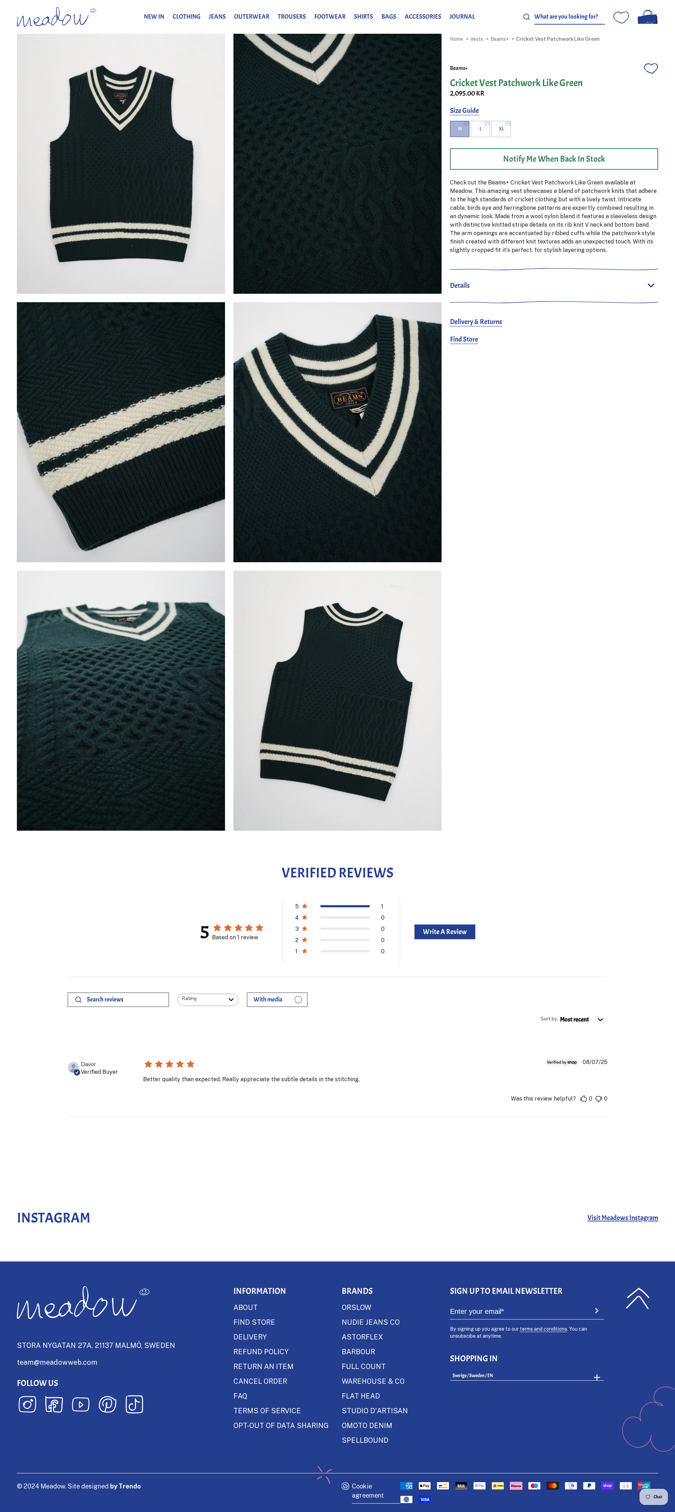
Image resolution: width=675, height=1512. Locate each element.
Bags (388, 17)
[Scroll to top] (637, 1298)
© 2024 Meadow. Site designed (79, 1486)
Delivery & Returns (476, 321)
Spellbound (365, 1440)
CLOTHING (186, 17)
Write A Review (445, 931)
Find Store (464, 339)
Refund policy (261, 1351)
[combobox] (569, 17)
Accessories (423, 17)
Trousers (292, 17)
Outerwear (251, 17)
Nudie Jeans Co (371, 1322)
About (245, 1307)
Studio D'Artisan (375, 1410)
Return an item (263, 1366)
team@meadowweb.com (57, 1362)
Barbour (358, 1351)
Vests (476, 39)
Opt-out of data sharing (280, 1425)
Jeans (217, 17)
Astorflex (362, 1336)
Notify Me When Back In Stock (554, 159)
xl (501, 129)
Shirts (363, 17)
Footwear (330, 17)
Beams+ (499, 39)
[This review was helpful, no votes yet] (583, 1098)
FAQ (240, 1395)
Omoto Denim (367, 1425)
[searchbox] (125, 999)
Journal (462, 17)
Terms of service (267, 1410)
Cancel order (260, 1381)
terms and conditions (543, 1329)
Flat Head (361, 1395)
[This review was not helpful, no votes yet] (598, 1098)
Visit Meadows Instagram (622, 1217)
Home (456, 39)
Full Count (364, 1366)
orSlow (356, 1307)
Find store (254, 1322)
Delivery (250, 1336)
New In (154, 17)
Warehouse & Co (373, 1381)
